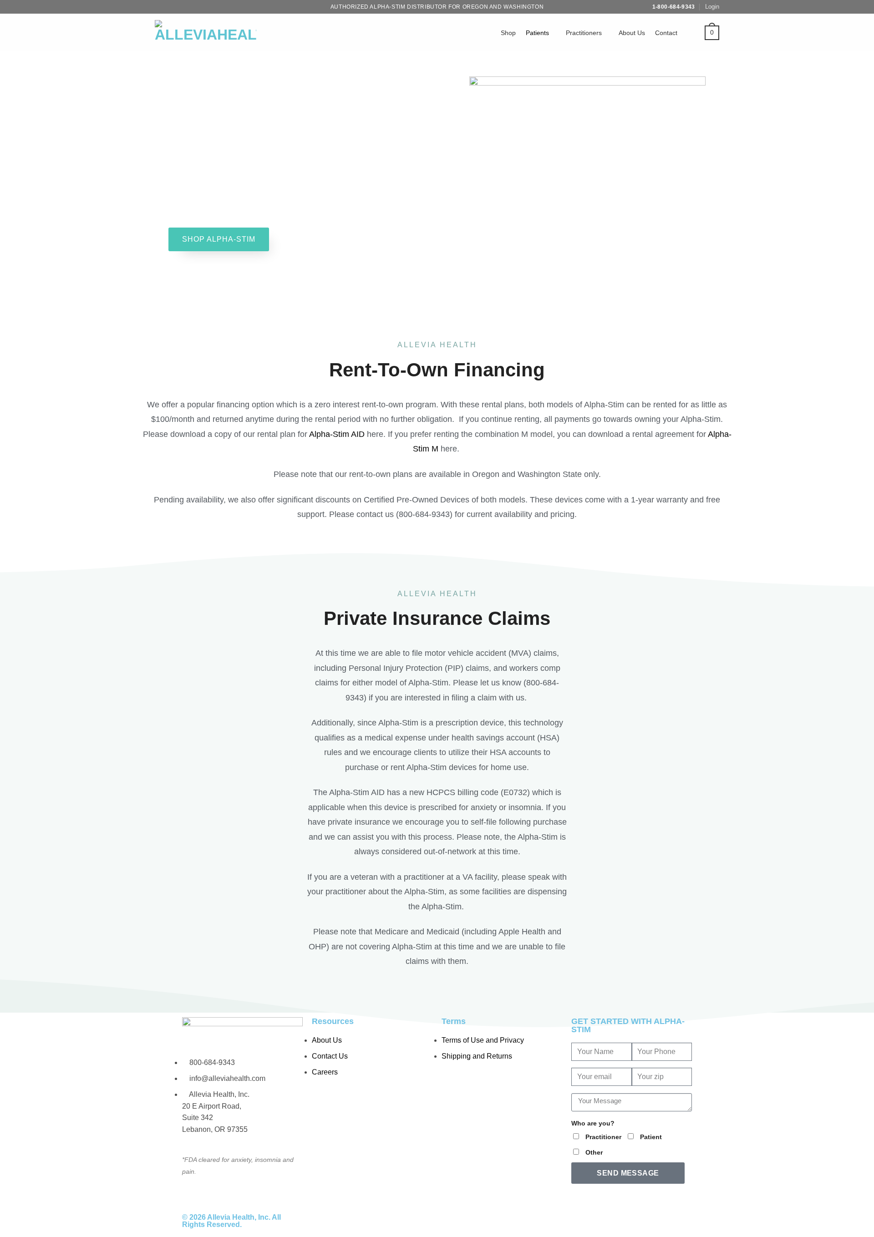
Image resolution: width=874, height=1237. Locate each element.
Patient (651, 1137)
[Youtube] (607, 1221)
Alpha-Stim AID (337, 434)
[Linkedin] (656, 1221)
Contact (666, 32)
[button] (712, 7)
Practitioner (603, 1137)
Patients (537, 32)
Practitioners (584, 32)
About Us (632, 32)
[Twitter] (582, 1221)
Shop (508, 32)
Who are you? (593, 1123)
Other (594, 1152)
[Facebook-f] (631, 1221)
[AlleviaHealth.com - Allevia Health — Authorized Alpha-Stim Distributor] (205, 33)
